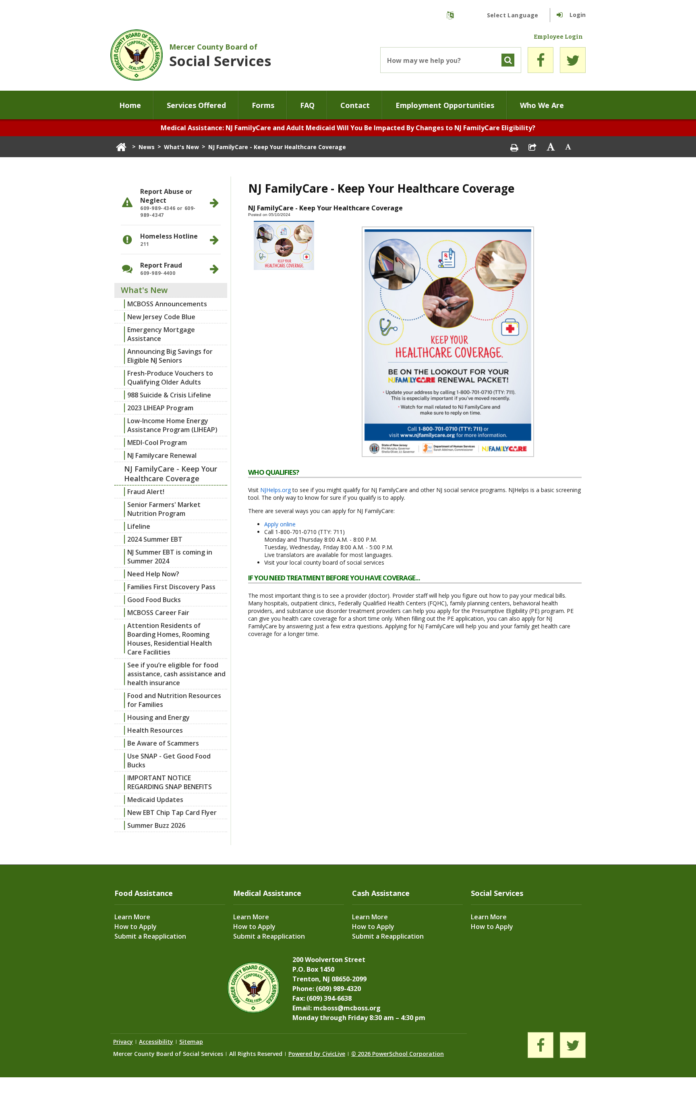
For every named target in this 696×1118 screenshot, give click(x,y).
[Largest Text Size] (550, 146)
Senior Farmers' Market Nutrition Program (164, 509)
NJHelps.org (275, 490)
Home (130, 105)
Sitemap (191, 1041)
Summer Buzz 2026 (156, 825)
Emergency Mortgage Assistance (161, 334)
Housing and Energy (158, 717)
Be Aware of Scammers (163, 743)
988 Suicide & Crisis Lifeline (169, 395)
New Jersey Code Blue (161, 316)
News (147, 147)
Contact (355, 105)
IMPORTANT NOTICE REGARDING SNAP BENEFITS (169, 782)
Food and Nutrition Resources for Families (174, 700)
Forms (263, 105)
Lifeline (138, 526)
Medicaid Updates (155, 799)
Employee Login (558, 37)
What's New (181, 147)
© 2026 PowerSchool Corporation (397, 1054)
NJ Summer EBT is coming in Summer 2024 (169, 556)
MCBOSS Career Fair (158, 612)
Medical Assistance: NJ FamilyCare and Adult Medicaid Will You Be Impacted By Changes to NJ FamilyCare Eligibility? (348, 127)
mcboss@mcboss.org (347, 1008)
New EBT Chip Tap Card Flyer (172, 812)
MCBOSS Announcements (167, 303)
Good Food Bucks (154, 599)
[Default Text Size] (568, 146)
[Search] (507, 60)
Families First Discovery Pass (171, 586)
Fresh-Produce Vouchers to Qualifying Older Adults (170, 378)
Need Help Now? (153, 573)
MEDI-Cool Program (157, 442)
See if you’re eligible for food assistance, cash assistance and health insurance (176, 674)
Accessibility (156, 1041)
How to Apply (135, 926)
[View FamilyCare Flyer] (448, 457)
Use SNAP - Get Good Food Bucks (169, 760)
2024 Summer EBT (154, 539)
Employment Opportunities (445, 105)
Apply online (280, 524)
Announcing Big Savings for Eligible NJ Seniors (170, 356)
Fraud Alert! (145, 491)
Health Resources (155, 730)
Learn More (132, 916)
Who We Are (542, 105)
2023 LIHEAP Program (160, 407)
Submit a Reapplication (150, 936)
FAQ (307, 105)
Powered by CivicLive (316, 1054)
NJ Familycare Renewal (162, 455)
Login (578, 15)
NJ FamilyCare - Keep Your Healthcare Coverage (170, 473)
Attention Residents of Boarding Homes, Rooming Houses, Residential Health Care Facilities (169, 639)
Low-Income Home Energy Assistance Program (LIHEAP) (172, 425)
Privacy (123, 1041)
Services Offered (196, 105)
